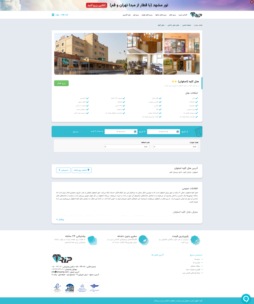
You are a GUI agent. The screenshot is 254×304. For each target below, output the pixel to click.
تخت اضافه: (145, 142)
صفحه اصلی (186, 25)
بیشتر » (60, 219)
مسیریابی (64, 170)
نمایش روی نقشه (80, 170)
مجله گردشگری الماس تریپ (191, 273)
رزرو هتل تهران (147, 14)
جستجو (75, 131)
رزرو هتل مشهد (161, 14)
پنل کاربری (126, 14)
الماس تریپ (183, 14)
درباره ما (197, 259)
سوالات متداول (195, 266)
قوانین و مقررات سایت (193, 269)
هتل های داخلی (173, 25)
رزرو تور (136, 14)
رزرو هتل (172, 14)
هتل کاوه (161, 25)
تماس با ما (196, 262)
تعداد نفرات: (194, 142)
